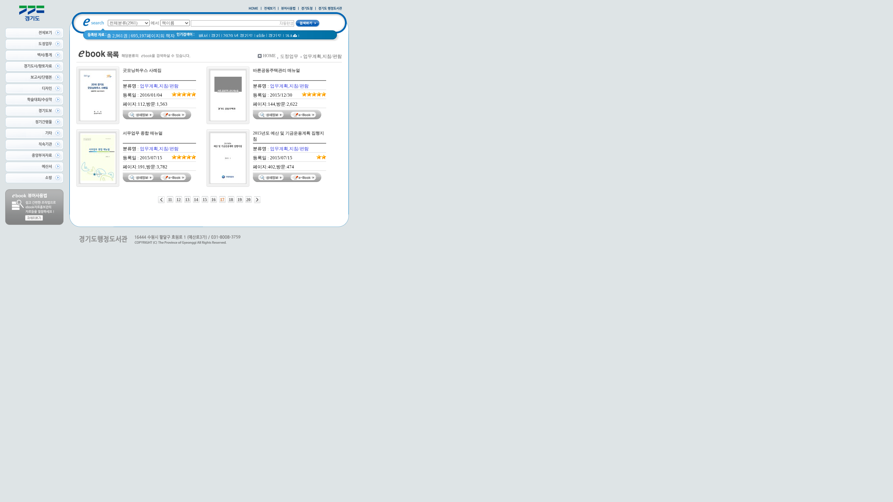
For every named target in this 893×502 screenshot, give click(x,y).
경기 (215, 35)
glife (260, 35)
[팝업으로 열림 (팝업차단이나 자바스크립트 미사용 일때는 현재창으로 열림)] (288, 8)
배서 (203, 35)
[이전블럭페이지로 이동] (161, 199)
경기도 (275, 35)
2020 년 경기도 (238, 35)
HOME (269, 55)
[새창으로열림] (307, 8)
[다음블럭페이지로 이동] (257, 199)
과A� (291, 36)
